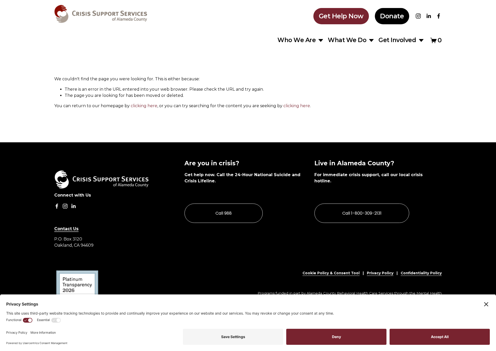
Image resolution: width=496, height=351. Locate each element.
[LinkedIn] (428, 16)
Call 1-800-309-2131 (362, 213)
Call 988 (223, 213)
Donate (392, 16)
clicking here (144, 105)
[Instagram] (418, 16)
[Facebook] (439, 16)
